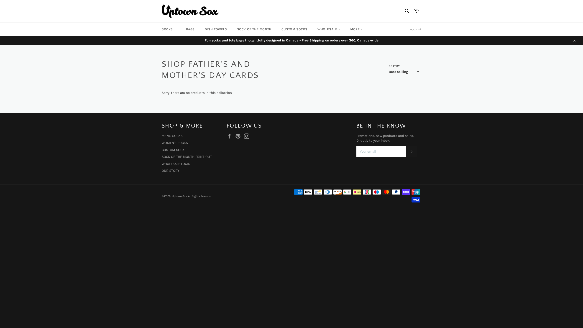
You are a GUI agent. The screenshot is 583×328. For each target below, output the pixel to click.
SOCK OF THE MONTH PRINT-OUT (187, 157)
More (355, 29)
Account (415, 29)
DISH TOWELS (216, 29)
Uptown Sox (179, 196)
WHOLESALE (327, 29)
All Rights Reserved (200, 196)
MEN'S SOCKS (172, 136)
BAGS (190, 29)
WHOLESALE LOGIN (176, 164)
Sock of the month (254, 29)
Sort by (394, 66)
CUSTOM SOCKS (294, 29)
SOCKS (168, 29)
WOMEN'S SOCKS (175, 143)
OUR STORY (170, 171)
